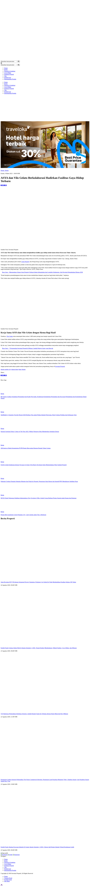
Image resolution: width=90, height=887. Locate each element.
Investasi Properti (60, 366)
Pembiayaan (7, 77)
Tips (5, 76)
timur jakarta (22, 369)
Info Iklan (7, 881)
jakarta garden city (6, 369)
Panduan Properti (9, 74)
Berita (6, 69)
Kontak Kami (8, 879)
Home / (3, 170)
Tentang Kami (8, 878)
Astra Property (25, 261)
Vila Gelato (10, 336)
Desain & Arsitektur (9, 71)
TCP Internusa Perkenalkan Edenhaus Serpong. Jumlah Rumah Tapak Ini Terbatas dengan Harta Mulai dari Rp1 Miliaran (34, 714)
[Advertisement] (45, 108)
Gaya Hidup (7, 73)
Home (6, 68)
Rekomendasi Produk (10, 79)
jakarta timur (14, 369)
